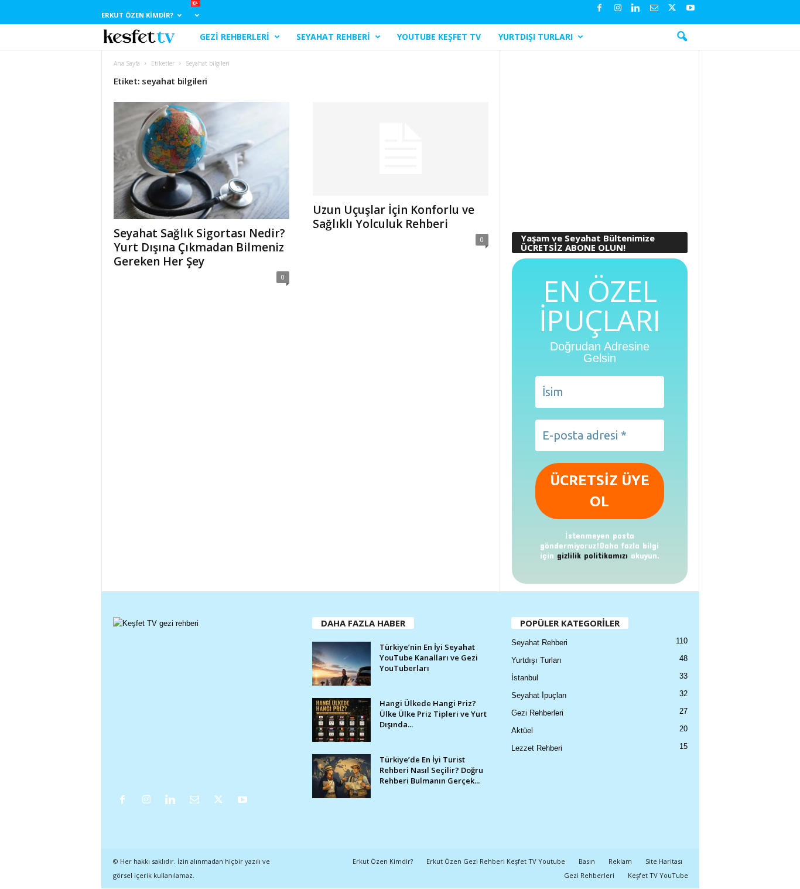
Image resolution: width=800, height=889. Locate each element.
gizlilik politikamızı (592, 555)
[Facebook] (600, 8)
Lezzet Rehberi (536, 748)
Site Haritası (663, 861)
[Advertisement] (599, 135)
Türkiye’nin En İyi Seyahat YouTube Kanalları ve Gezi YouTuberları (429, 657)
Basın (587, 861)
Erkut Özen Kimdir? (137, 15)
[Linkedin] (636, 8)
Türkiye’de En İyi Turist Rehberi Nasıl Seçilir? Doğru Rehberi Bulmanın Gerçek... (431, 770)
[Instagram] (618, 8)
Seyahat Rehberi (333, 36)
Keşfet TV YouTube (658, 875)
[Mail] (654, 8)
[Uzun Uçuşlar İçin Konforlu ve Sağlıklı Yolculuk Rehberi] (400, 149)
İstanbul (524, 677)
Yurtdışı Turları (535, 36)
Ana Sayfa (127, 63)
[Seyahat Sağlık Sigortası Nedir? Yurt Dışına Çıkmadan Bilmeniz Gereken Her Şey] (201, 160)
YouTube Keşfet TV (439, 36)
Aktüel (522, 730)
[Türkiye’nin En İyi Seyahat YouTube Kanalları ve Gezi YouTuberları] (341, 664)
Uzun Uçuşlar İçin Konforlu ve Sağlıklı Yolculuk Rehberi (393, 216)
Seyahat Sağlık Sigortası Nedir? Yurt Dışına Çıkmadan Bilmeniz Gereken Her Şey (199, 247)
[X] (672, 8)
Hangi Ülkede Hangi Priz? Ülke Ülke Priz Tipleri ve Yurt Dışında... (433, 714)
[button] (682, 37)
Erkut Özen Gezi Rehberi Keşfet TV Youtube (495, 861)
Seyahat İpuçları (539, 695)
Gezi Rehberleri (234, 36)
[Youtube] (690, 8)
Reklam (620, 861)
